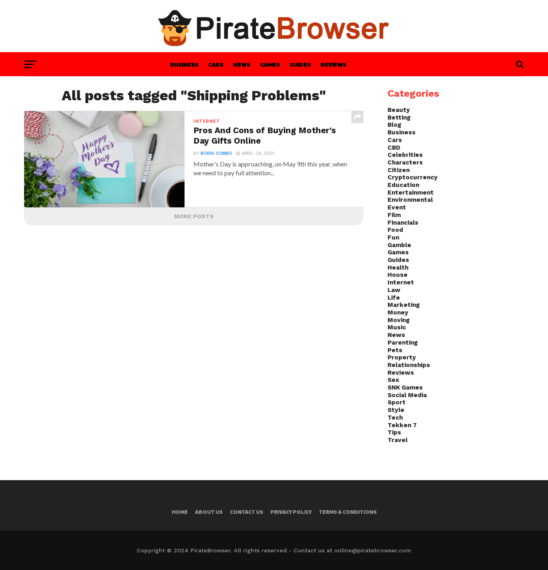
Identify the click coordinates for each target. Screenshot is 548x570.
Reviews (333, 64)
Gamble (399, 245)
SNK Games (405, 387)
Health (398, 267)
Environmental (410, 199)
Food (395, 229)
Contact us (246, 511)
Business (184, 64)
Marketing (404, 304)
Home (180, 511)
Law (394, 290)
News (241, 64)
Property (402, 357)
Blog (394, 124)
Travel (398, 440)
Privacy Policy (291, 511)
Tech (395, 417)
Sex (393, 379)
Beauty (399, 110)
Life (394, 297)
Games (270, 64)
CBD (394, 147)
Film (394, 215)
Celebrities (405, 154)
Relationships (409, 365)
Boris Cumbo (216, 153)
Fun (393, 237)
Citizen (399, 170)
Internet (401, 282)
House (398, 274)
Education (403, 185)
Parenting (403, 342)
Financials (403, 222)
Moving (399, 320)
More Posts (194, 216)
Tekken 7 (402, 425)
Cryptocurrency (413, 177)
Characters (405, 162)
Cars (215, 64)
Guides (300, 64)
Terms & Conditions (348, 511)
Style (396, 410)
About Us (209, 511)
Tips (394, 432)
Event (397, 207)
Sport (397, 402)
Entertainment (411, 192)
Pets (395, 350)
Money (398, 312)
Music (397, 327)
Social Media (407, 395)
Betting (399, 117)
